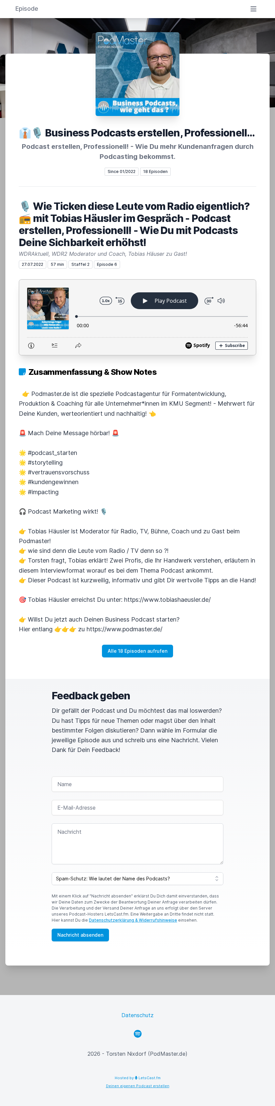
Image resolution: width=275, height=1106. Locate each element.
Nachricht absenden (80, 935)
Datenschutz (137, 1015)
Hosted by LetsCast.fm (138, 1077)
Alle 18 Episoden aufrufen (137, 651)
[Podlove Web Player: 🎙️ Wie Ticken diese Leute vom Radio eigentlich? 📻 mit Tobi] (137, 317)
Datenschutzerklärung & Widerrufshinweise (133, 920)
